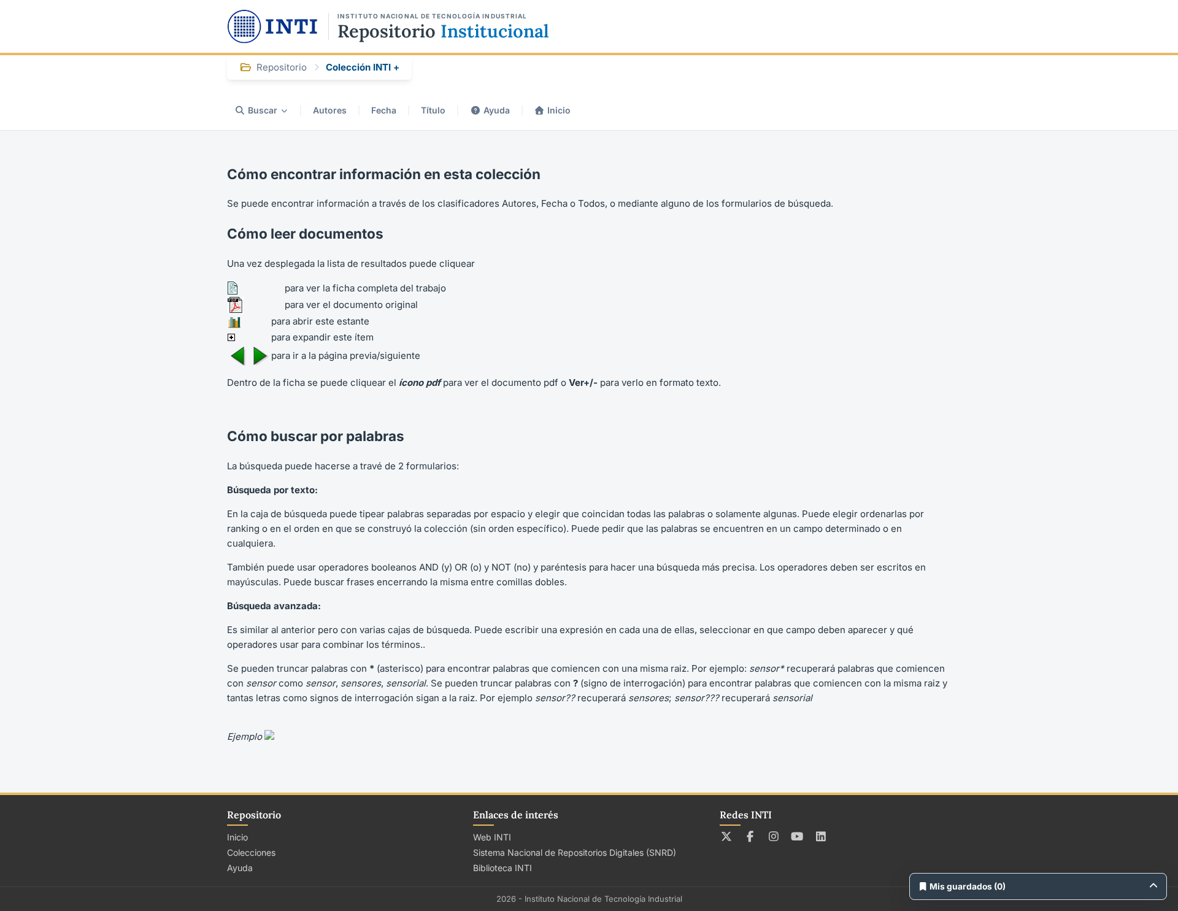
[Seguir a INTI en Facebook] (750, 836)
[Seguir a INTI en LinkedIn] (821, 836)
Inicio (559, 110)
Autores (330, 110)
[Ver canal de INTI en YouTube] (797, 836)
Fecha (383, 110)
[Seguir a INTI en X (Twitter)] (727, 836)
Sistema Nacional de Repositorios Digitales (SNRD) (574, 852)
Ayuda (496, 110)
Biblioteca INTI (502, 868)
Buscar (262, 110)
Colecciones (251, 852)
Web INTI (492, 837)
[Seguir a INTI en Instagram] (774, 836)
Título (433, 110)
